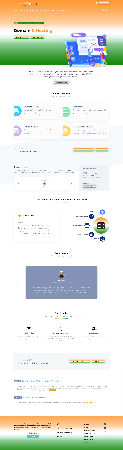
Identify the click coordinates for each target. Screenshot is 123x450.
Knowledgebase (89, 433)
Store (22, 10)
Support (104, 3)
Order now (89, 186)
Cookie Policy (88, 436)
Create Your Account (84, 150)
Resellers (78, 107)
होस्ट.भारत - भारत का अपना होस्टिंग (35, 397)
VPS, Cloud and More (82, 127)
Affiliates (55, 10)
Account (105, 10)
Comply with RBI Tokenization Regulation (41, 381)
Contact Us (63, 10)
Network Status (45, 10)
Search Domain (21, 37)
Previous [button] (15, 282)
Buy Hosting (37, 37)
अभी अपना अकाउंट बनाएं (61, 82)
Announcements (32, 10)
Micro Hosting (31, 127)
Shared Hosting (31, 107)
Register (91, 3)
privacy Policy (88, 439)
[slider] (44, 183)
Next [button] (107, 282)
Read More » (52, 390)
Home (15, 10)
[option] (37, 30)
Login (85, 3)
